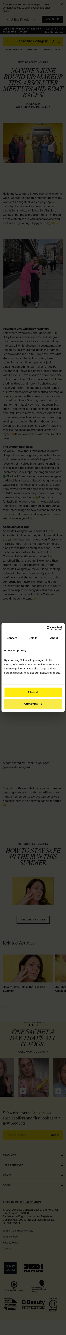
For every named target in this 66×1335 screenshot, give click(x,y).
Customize (31, 703)
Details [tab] (33, 637)
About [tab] (54, 637)
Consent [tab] (12, 637)
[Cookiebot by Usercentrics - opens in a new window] (47, 628)
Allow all (33, 692)
